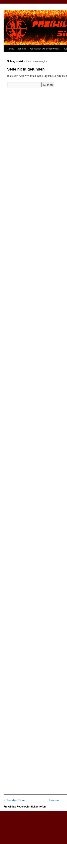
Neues (11, 48)
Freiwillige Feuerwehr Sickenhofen (25, 806)
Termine (22, 48)
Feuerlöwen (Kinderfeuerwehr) (44, 48)
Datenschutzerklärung (15, 800)
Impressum (54, 800)
